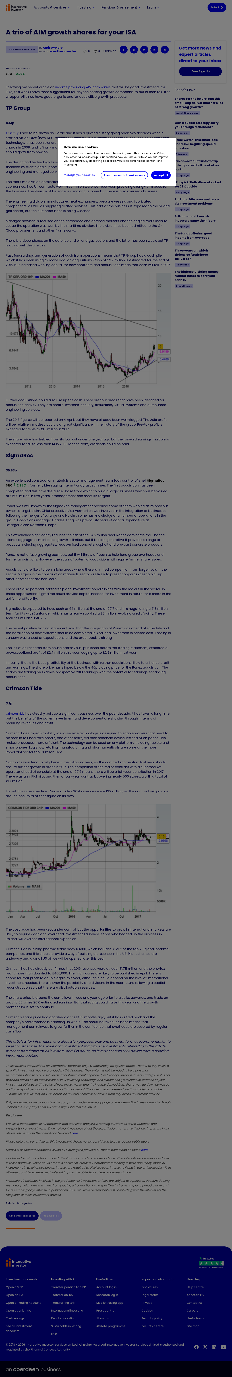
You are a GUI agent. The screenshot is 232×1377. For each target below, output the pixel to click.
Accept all (161, 175)
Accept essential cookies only (124, 175)
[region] (117, 162)
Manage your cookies (79, 175)
